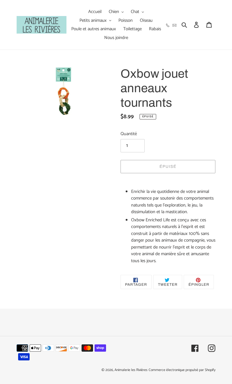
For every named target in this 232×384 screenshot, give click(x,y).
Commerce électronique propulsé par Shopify (182, 370)
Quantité (129, 134)
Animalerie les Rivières (130, 370)
